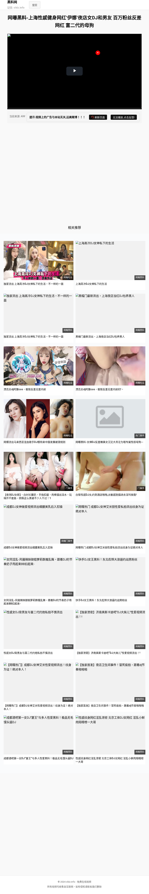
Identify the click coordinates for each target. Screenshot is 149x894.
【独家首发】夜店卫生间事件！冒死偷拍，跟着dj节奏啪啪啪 (110, 705)
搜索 (34, 5)
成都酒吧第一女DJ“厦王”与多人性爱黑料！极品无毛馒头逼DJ (38, 758)
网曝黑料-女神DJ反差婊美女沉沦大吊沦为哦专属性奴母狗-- (109, 442)
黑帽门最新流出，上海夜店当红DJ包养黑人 (100, 336)
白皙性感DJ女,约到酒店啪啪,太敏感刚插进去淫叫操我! (106, 494)
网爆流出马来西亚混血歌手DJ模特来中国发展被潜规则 (34, 442)
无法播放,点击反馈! (124, 117)
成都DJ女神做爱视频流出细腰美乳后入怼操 (28, 547)
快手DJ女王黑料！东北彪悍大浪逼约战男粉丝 (101, 600)
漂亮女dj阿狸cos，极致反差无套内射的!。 (100, 389)
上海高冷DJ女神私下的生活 (91, 283)
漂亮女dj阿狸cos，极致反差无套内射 (25, 389)
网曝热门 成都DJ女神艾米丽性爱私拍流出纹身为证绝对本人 (109, 547)
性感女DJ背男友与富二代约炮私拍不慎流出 (28, 652)
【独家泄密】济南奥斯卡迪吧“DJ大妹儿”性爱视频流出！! (108, 652)
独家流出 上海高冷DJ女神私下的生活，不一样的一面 (33, 283)
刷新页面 (100, 117)
